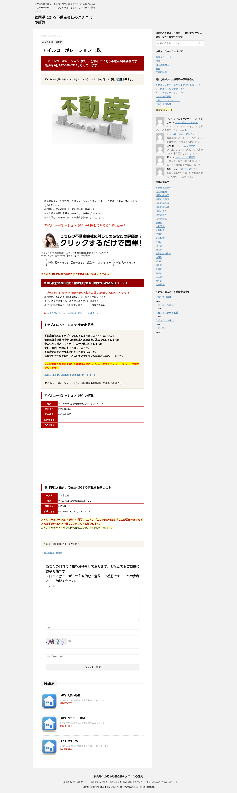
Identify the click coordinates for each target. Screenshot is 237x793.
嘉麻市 (159, 273)
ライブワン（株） (165, 320)
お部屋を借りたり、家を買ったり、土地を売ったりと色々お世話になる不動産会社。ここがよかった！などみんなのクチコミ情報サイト (118, 782)
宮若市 (159, 276)
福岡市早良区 (162, 203)
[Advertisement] (92, 172)
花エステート (162, 64)
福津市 (159, 245)
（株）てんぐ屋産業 (185, 145)
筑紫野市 (160, 226)
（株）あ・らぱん (165, 305)
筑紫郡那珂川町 (163, 253)
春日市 (59, 552)
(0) (118, 79)
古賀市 (159, 242)
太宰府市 (160, 238)
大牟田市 (160, 284)
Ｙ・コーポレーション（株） (170, 92)
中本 (158, 68)
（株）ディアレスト (187, 169)
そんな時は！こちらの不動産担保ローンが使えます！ (74, 313)
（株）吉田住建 (163, 104)
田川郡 (159, 280)
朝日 (158, 60)
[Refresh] (70, 640)
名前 (48, 627)
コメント (50, 586)
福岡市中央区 (162, 195)
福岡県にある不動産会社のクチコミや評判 (118, 776)
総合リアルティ (163, 57)
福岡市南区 (161, 218)
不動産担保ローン (165, 187)
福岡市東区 (161, 211)
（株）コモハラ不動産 (72, 718)
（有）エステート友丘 (167, 312)
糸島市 (159, 249)
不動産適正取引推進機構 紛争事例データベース (70, 375)
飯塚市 (159, 261)
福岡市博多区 (162, 199)
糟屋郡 (159, 257)
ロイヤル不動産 (163, 96)
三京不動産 (161, 328)
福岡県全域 (49, 552)
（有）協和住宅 (69, 740)
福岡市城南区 (162, 207)
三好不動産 (161, 72)
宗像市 (159, 234)
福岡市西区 (161, 215)
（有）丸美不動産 (70, 695)
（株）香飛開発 (163, 297)
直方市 (159, 269)
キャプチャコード (55, 656)
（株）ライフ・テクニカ (168, 100)
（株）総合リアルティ (186, 122)
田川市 (159, 265)
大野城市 (160, 230)
